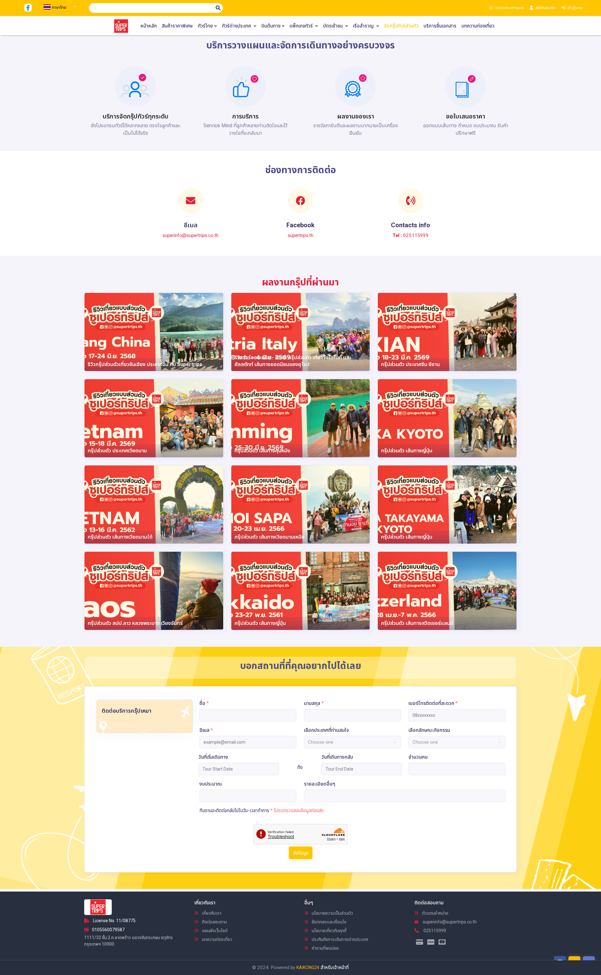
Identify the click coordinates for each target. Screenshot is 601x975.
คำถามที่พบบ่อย (325, 948)
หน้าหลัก (149, 26)
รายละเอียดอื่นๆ (319, 784)
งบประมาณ (210, 784)
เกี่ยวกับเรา (211, 913)
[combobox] (59, 4)
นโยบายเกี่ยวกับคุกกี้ (329, 930)
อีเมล (206, 730)
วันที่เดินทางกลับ (337, 757)
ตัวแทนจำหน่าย (434, 913)
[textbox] (59, 7)
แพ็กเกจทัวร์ (302, 26)
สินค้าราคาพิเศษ (177, 26)
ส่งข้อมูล (300, 853)
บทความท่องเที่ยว (477, 26)
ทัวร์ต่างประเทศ (237, 26)
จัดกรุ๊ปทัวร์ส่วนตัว (401, 26)
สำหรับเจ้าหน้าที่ (335, 967)
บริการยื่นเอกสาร (440, 26)
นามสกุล (314, 703)
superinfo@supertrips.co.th (449, 921)
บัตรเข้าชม (333, 26)
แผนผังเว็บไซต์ (214, 930)
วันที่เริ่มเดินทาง (213, 757)
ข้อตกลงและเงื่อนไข (328, 921)
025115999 (434, 930)
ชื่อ (204, 703)
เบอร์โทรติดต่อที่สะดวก (433, 703)
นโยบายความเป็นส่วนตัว (332, 913)
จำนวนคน (418, 757)
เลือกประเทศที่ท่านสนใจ (326, 730)
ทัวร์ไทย (205, 26)
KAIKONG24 (307, 967)
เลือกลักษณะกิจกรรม (429, 730)
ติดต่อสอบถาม (214, 921)
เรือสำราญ (364, 26)
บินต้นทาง (270, 26)
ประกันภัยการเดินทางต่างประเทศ (339, 939)
